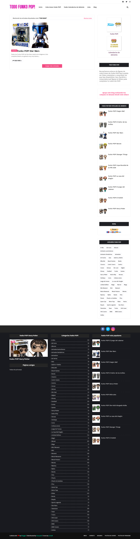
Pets (121, 295)
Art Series (103, 258)
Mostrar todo (88, 18)
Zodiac (102, 315)
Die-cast (116, 268)
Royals (102, 305)
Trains (116, 308)
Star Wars (121, 305)
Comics (120, 264)
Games (123, 271)
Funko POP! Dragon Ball (116, 111)
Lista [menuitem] (88, 7)
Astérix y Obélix (118, 258)
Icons (109, 278)
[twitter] (126, 2)
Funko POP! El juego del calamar (116, 188)
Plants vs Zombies (112, 298)
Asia (110, 258)
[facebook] (123, 2)
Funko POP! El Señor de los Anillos (117, 123)
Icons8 (51, 535)
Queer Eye (103, 301)
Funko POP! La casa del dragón (116, 177)
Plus (121, 298)
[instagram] (129, 2)
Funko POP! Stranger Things (117, 154)
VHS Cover (124, 308)
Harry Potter (103, 274)
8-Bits (102, 247)
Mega (125, 284)
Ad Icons (108, 247)
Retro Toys (112, 301)
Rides (119, 301)
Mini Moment (104, 288)
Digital (123, 268)
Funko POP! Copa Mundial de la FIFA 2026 (118, 166)
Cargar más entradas (52, 66)
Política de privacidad (124, 535)
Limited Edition (104, 284)
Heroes (121, 274)
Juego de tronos (104, 281)
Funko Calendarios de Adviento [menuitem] (74, 7)
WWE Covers (118, 311)
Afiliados (99, 535)
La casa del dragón (117, 281)
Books (120, 261)
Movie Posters (116, 291)
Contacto (92, 535)
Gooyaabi (39, 535)
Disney (102, 271)
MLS (111, 288)
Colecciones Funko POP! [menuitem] (53, 7)
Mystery (102, 295)
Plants (102, 298)
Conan (102, 268)
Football (109, 271)
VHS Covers (103, 311)
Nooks (115, 295)
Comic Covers (111, 264)
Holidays (102, 278)
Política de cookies (110, 535)
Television (103, 308)
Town (110, 308)
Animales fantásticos (106, 254)
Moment (117, 288)
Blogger (23, 535)
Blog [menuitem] (95, 7)
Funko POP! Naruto (114, 144)
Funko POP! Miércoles (108, 395)
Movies (124, 291)
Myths (109, 295)
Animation (118, 254)
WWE (111, 311)
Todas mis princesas (16, 369)
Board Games (111, 261)
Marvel (119, 284)
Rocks (125, 301)
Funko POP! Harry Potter (116, 209)
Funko (116, 271)
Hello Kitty (113, 274)
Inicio (85, 535)
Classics (14, 50)
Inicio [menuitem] (40, 7)
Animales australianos (106, 251)
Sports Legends (111, 305)
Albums (116, 247)
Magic (113, 284)
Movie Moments (104, 291)
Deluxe (109, 268)
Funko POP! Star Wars (28, 51)
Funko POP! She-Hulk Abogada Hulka (114, 405)
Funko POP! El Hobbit (115, 198)
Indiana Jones (118, 278)
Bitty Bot (102, 261)
